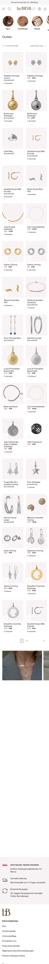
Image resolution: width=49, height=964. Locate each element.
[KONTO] (39, 9)
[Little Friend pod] (36, 428)
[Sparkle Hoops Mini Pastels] (36, 138)
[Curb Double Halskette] (12, 213)
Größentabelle (9, 931)
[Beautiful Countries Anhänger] (36, 572)
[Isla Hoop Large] (36, 324)
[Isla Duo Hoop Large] (12, 504)
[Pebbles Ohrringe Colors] (12, 62)
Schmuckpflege (9, 936)
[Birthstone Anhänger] (12, 100)
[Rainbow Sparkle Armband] (36, 287)
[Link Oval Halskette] (36, 213)
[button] (9, 9)
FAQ (4, 926)
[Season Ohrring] (12, 572)
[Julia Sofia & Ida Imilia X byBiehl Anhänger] (12, 428)
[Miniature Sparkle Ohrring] (36, 504)
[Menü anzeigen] (3, 9)
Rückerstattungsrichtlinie (13, 955)
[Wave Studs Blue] (36, 175)
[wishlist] (33, 9)
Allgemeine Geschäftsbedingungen (18, 950)
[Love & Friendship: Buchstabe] (12, 355)
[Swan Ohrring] (12, 537)
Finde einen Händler (11, 946)
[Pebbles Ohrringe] (36, 62)
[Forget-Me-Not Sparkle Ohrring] (12, 468)
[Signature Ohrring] (36, 537)
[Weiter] (37, 640)
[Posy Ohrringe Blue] (12, 324)
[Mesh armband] (12, 393)
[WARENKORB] (45, 9)
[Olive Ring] (12, 138)
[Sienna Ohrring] (12, 251)
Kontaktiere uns (9, 941)
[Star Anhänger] (36, 468)
